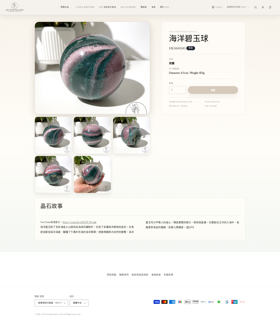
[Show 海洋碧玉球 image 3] (131, 135)
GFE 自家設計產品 (107, 7)
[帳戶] (263, 7)
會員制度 (156, 275)
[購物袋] (270, 7)
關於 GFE (164, 7)
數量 (171, 83)
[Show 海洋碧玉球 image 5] (92, 174)
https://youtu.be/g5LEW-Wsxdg (79, 222)
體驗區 (144, 7)
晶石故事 (51, 206)
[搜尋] (255, 7)
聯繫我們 (124, 275)
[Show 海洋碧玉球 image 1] (53, 135)
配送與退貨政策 (140, 275)
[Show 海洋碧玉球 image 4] (53, 174)
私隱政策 (168, 275)
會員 (154, 7)
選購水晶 (65, 7)
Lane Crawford (85, 7)
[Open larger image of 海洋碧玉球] (92, 68)
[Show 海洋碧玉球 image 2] (92, 135)
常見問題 (111, 275)
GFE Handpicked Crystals (53, 314)
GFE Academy (128, 7)
